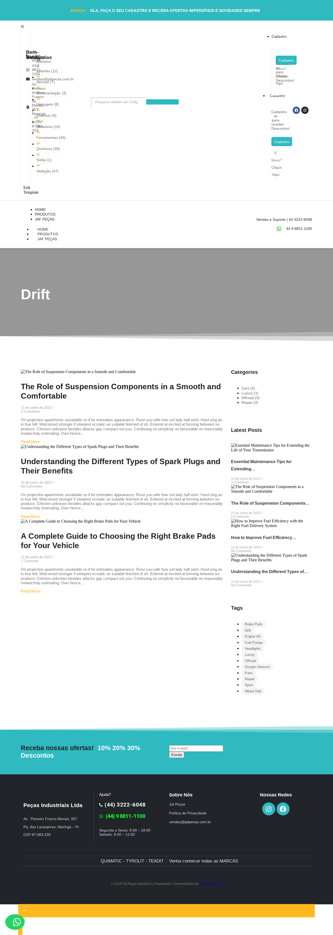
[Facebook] (296, 110)
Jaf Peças (47, 239)
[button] (15, 922)
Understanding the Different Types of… (269, 571)
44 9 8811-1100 (299, 228)
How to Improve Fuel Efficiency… (263, 537)
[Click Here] (22, 26)
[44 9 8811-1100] (279, 228)
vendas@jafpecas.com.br (190, 822)
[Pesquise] (162, 102)
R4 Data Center (211, 884)
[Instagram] (305, 110)
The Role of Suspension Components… (270, 503)
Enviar (176, 754)
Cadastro (277, 96)
